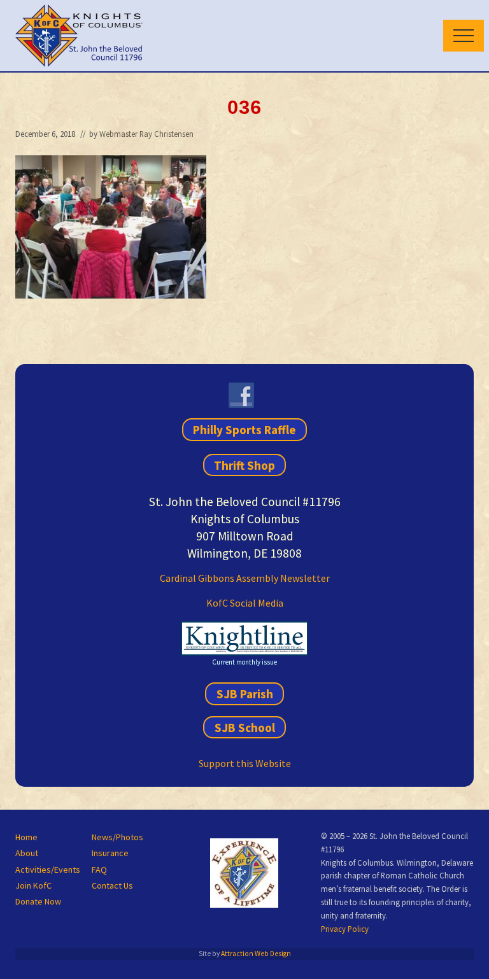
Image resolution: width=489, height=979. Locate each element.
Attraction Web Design (256, 953)
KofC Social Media (244, 602)
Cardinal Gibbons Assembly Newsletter (245, 578)
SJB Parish (244, 693)
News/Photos (117, 837)
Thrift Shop (244, 464)
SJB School (245, 727)
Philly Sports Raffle (244, 429)
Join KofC (33, 885)
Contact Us (112, 885)
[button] (463, 36)
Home (26, 837)
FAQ (99, 869)
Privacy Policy (345, 929)
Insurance (110, 853)
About (26, 853)
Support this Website (245, 763)
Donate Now (38, 901)
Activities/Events (47, 869)
